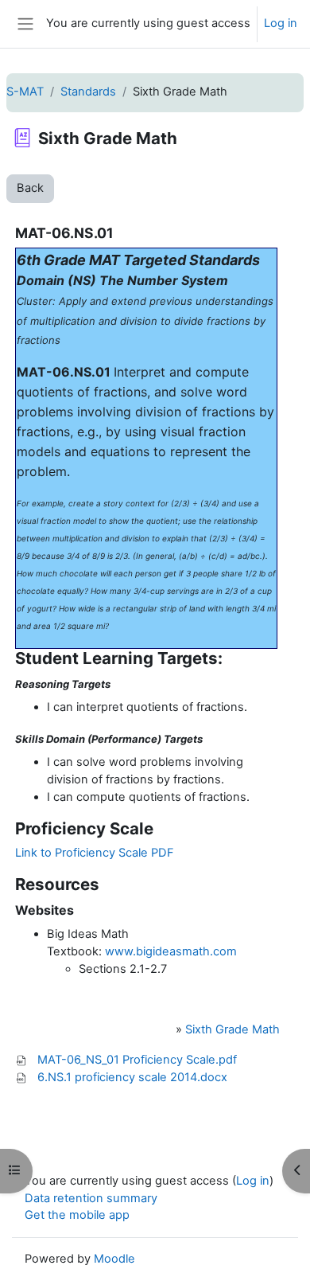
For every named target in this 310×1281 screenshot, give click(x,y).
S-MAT (25, 91)
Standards (88, 91)
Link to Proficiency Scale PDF (94, 853)
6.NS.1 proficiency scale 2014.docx (132, 1077)
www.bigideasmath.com (171, 951)
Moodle (114, 1259)
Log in (280, 23)
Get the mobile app (77, 1215)
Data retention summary (91, 1198)
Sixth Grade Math (232, 1029)
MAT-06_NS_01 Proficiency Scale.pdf (137, 1060)
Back (30, 188)
